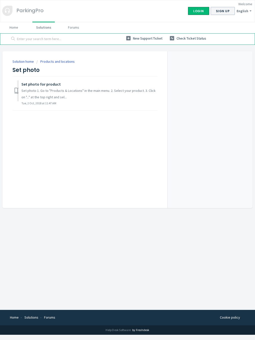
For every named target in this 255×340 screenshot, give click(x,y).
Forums (73, 27)
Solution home (23, 61)
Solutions (43, 27)
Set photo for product (41, 84)
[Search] (13, 39)
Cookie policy (230, 317)
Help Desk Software (118, 330)
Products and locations (57, 61)
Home (13, 27)
